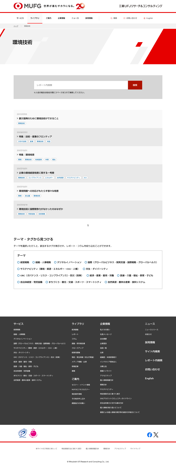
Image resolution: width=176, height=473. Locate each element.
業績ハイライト (106, 371)
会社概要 (103, 339)
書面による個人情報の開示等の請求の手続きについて (120, 412)
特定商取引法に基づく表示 (110, 394)
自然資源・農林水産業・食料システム (28, 380)
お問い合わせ (152, 369)
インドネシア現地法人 (108, 362)
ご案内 (75, 378)
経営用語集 (76, 352)
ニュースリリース (151, 330)
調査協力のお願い (78, 403)
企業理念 (103, 343)
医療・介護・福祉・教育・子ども (26, 366)
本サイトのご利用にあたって (46, 449)
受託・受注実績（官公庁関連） (83, 357)
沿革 (101, 352)
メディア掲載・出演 (79, 362)
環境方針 (103, 385)
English (149, 378)
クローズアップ (77, 348)
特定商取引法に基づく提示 (71, 449)
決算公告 (103, 366)
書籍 (73, 371)
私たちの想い (105, 330)
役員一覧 (103, 348)
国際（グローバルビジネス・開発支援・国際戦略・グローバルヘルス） (40, 343)
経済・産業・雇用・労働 (23, 362)
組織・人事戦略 (19, 334)
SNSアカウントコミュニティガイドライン (116, 398)
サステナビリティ (106, 389)
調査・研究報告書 (78, 343)
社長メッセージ (106, 334)
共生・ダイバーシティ (22, 352)
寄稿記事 (75, 366)
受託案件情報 (77, 394)
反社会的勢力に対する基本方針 (111, 403)
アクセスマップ (106, 376)
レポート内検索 (153, 360)
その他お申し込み (78, 399)
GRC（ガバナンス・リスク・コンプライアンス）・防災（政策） (37, 357)
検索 (135, 85)
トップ (16, 26)
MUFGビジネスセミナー (81, 389)
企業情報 (105, 323)
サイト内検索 (152, 351)
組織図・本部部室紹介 (108, 357)
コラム (74, 339)
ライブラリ (78, 323)
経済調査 (75, 330)
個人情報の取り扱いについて (111, 407)
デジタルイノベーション (23, 339)
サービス (19, 323)
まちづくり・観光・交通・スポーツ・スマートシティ (33, 376)
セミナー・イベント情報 (81, 385)
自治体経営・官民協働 (22, 371)
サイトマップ (135, 449)
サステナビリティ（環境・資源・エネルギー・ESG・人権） (36, 348)
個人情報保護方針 (106, 380)
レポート (75, 334)
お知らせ (148, 334)
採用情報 (89, 18)
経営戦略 (17, 330)
